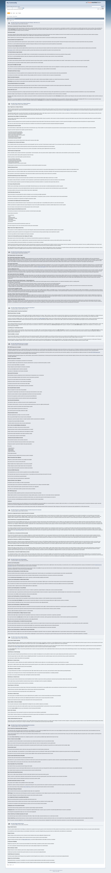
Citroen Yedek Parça (27, 786)
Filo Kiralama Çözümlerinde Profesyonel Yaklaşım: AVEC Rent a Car (27, 22)
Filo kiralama (10, 50)
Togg (9, 121)
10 (13, 20)
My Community (12, 3)
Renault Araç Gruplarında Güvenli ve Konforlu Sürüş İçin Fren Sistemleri (28, 509)
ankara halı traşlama (41, 266)
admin (16, 23)
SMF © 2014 (55, 870)
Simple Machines (59, 870)
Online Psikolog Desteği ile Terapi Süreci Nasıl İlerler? (25, 307)
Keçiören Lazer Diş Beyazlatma (21, 559)
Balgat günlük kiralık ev (26, 839)
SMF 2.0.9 (51, 870)
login (16, 6)
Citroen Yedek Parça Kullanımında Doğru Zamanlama (24, 725)
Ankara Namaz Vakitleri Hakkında (21, 637)
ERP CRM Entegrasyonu (95, 352)
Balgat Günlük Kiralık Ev (19, 823)
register (19, 6)
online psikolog (42, 318)
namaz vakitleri (18, 646)
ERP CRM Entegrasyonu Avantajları (21, 343)
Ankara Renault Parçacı (19, 529)
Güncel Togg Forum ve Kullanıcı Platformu (22, 103)
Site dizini (12, 22)
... (12, 20)
